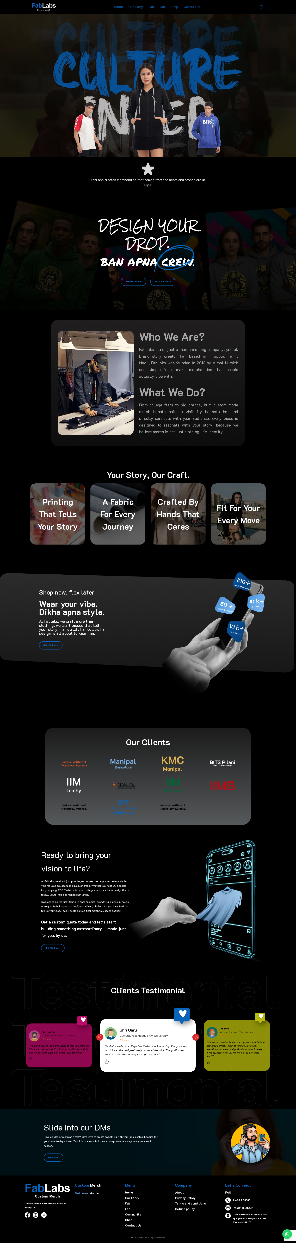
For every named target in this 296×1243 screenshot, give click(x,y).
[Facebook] (27, 1215)
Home (118, 7)
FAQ (228, 1192)
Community (133, 1214)
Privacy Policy (185, 1198)
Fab (151, 7)
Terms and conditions (190, 1203)
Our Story (135, 7)
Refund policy (185, 1209)
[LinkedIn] (44, 1215)
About (179, 1192)
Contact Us (192, 7)
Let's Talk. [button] (53, 1157)
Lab (162, 7)
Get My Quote (51, 645)
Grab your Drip (163, 281)
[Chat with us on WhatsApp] (287, 1234)
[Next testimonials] (195, 1037)
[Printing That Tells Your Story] (57, 514)
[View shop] (261, 7)
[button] (73, 644)
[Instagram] (35, 1215)
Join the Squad (133, 281)
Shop (174, 7)
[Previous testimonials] (99, 1037)
